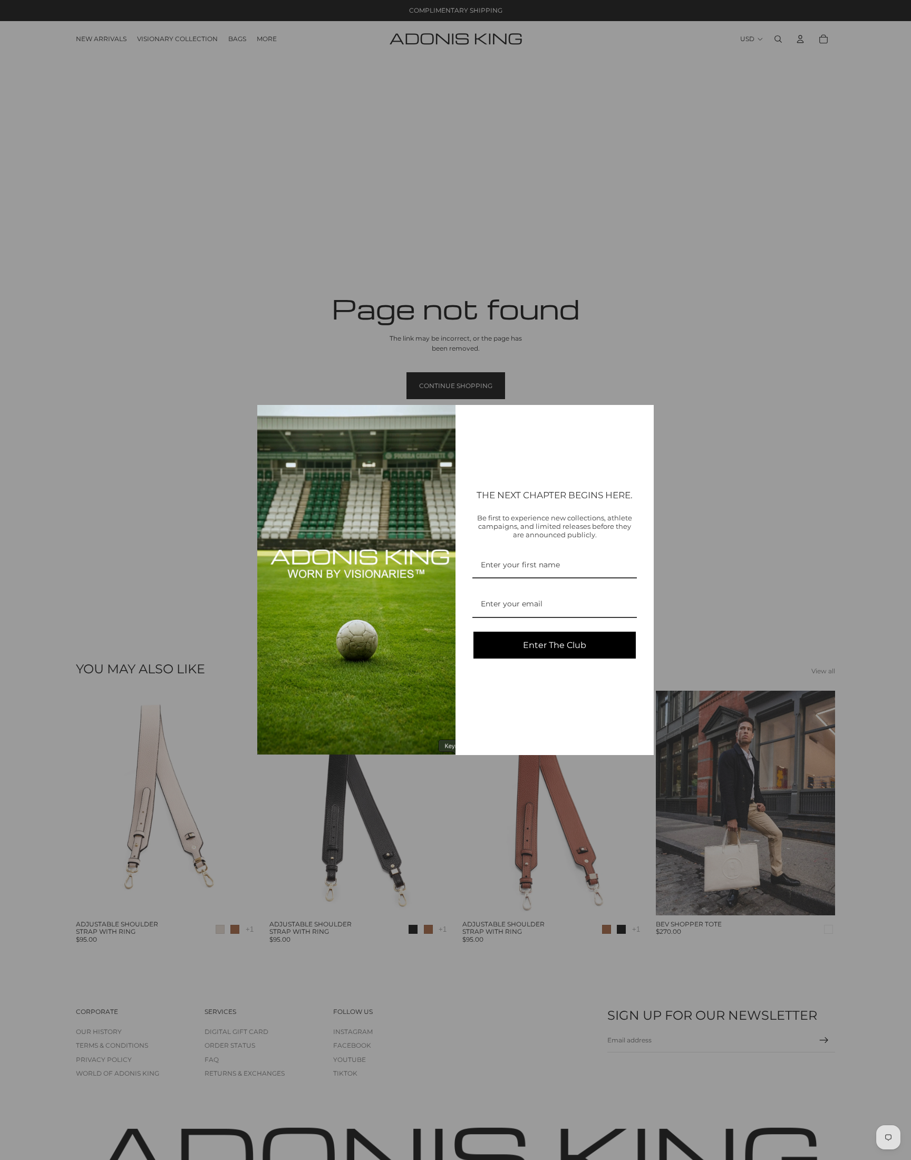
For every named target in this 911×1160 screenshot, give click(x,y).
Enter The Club (554, 645)
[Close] (641, 417)
